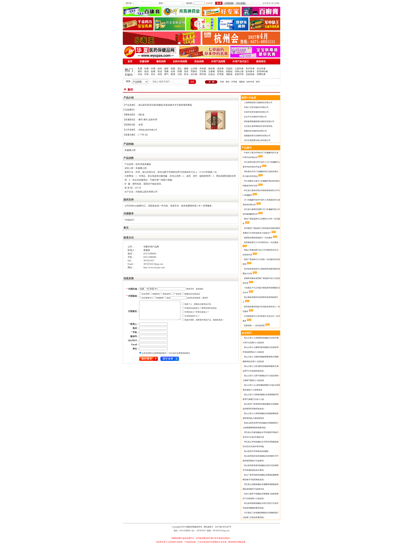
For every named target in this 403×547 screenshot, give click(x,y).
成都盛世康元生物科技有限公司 (257, 136)
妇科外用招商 (180, 61)
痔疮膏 (202, 68)
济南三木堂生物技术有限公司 (256, 107)
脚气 (166, 74)
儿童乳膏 (239, 68)
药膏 (153, 68)
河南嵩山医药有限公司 (147, 130)
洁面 (179, 74)
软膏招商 (144, 61)
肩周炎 (220, 71)
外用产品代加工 (241, 61)
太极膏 (211, 71)
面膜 (173, 68)
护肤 (146, 74)
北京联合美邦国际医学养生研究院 (258, 126)
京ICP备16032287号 (223, 527)
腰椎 (186, 68)
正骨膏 (202, 71)
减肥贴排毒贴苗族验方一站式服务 (258, 238)
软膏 (146, 68)
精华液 (202, 74)
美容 (186, 71)
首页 (130, 61)
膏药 (140, 71)
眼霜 (173, 74)
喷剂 (258, 82)
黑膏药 (194, 71)
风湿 (160, 71)
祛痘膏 (194, 74)
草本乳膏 (250, 68)
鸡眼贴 (229, 71)
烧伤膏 (211, 68)
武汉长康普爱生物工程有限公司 (257, 140)
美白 (179, 68)
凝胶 (166, 68)
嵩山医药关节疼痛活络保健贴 (256, 451)
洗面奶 (229, 68)
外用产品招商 (218, 61)
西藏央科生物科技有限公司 (255, 131)
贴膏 (153, 71)
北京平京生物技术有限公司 (255, 117)
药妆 (140, 74)
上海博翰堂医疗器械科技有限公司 (258, 102)
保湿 (160, 74)
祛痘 (153, 74)
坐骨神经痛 (262, 71)
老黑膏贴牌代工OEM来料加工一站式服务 (261, 242)
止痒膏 (194, 68)
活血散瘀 (250, 74)
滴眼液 (229, 74)
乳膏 (140, 68)
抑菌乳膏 (261, 74)
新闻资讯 (261, 61)
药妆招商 (199, 61)
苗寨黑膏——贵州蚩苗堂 (254, 325)
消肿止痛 (239, 71)
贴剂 (146, 71)
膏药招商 (161, 61)
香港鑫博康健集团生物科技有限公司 (259, 121)
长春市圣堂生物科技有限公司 (256, 112)
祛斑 (173, 71)
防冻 (186, 74)
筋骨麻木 (250, 71)
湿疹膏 (220, 68)
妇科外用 (250, 82)
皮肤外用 (239, 74)
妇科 (160, 68)
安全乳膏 (261, 68)
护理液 (220, 74)
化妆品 (211, 74)
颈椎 (166, 71)
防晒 (179, 71)
